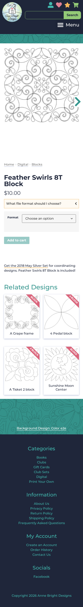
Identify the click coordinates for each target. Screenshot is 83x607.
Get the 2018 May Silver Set (26, 266)
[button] (68, 25)
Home (9, 164)
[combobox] (44, 15)
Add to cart (16, 240)
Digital (23, 164)
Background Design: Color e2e (41, 428)
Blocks (37, 164)
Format (12, 217)
